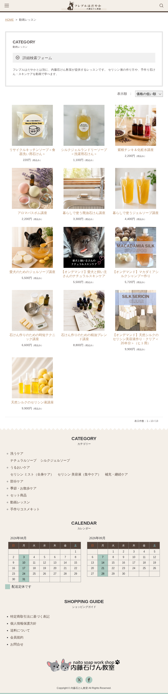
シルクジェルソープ (55, 460)
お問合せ (16, 644)
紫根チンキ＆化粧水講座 (136, 150)
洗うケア (16, 453)
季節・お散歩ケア (23, 488)
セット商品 (18, 495)
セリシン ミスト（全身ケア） (32, 474)
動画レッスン (20, 502)
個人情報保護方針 (23, 623)
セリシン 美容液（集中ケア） (79, 474)
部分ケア (16, 481)
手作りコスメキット (25, 509)
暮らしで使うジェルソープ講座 (136, 213)
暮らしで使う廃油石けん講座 (84, 213)
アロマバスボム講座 (32, 213)
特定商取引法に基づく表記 (30, 616)
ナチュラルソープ (23, 460)
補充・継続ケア (116, 474)
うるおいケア (20, 467)
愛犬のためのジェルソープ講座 (32, 272)
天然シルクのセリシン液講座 (32, 402)
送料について (20, 630)
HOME (9, 19)
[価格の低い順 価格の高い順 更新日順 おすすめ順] (149, 94)
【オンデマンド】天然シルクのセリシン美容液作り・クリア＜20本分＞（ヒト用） (136, 339)
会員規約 (16, 637)
